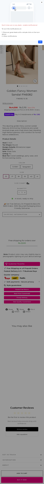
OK (40, 42)
